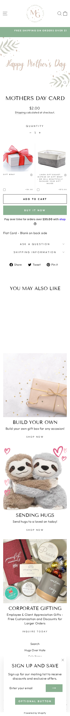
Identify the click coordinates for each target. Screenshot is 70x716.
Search (34, 644)
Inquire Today (35, 631)
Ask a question (35, 244)
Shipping (20, 112)
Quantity (35, 125)
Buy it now (35, 210)
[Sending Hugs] (35, 478)
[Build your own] (35, 385)
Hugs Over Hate (35, 650)
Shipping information (35, 252)
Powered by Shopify (35, 712)
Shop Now (35, 436)
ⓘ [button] (31, 174)
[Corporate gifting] (35, 571)
